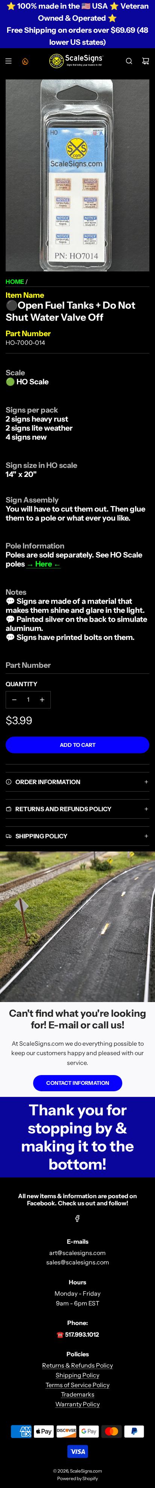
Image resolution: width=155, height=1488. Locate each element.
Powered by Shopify (77, 1478)
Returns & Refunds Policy (77, 1365)
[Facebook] (77, 1218)
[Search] (129, 61)
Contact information (77, 1083)
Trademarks (77, 1394)
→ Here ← (43, 563)
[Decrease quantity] (14, 699)
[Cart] (145, 61)
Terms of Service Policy (77, 1385)
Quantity (21, 684)
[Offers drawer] (25, 61)
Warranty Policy (77, 1404)
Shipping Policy (77, 1375)
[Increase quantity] (42, 699)
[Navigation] (8, 61)
